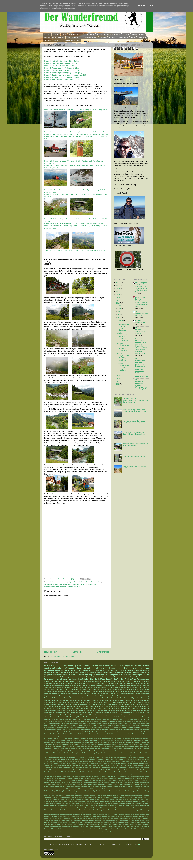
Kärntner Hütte (76, 765)
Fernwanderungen (59, 742)
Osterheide (58, 706)
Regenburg (138, 784)
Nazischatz (91, 774)
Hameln (91, 750)
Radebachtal (68, 784)
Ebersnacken (87, 738)
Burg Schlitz (85, 731)
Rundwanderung (134, 793)
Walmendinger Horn (66, 715)
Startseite (47, 34)
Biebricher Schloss (49, 727)
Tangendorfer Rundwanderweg (84, 713)
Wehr (147, 715)
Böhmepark (120, 731)
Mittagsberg (59, 670)
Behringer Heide (120, 725)
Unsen (86, 810)
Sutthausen (54, 689)
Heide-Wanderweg (143, 698)
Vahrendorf (106, 810)
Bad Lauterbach (77, 725)
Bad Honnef (97, 677)
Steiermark (117, 710)
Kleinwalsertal (74, 672)
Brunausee (112, 729)
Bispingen (93, 694)
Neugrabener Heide (134, 774)
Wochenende (61, 829)
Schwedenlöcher (66, 801)
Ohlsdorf (139, 685)
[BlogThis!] (83, 579)
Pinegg (92, 706)
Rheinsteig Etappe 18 (109, 788)
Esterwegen (120, 740)
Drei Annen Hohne (58, 738)
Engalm (79, 740)
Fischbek (84, 742)
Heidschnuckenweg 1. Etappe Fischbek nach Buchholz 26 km (134, 455)
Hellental (122, 753)
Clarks (80, 734)
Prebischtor (67, 687)
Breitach (137, 694)
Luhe (119, 767)
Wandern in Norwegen (101, 816)
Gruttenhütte (47, 748)
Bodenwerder (124, 694)
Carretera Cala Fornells (51, 734)
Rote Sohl (81, 793)
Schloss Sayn (102, 708)
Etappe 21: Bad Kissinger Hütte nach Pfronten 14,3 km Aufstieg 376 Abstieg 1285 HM (76, 250)
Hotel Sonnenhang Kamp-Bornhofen (132, 700)
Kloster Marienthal (115, 763)
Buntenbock (145, 681)
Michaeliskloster (74, 772)
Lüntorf (104, 704)
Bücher (133, 37)
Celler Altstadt (65, 734)
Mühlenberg (142, 772)
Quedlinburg (75, 687)
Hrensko (146, 757)
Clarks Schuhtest (87, 734)
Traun (122, 807)
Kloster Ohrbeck (117, 702)
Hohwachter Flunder (72, 757)
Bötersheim (138, 731)
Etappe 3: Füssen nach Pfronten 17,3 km (59, 66)
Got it (150, 6)
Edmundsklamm (111, 696)
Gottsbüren (89, 746)
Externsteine (140, 696)
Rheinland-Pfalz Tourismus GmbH (104, 687)
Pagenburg (71, 780)
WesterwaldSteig (120, 672)
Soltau (82, 710)
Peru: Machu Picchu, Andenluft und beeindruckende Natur (141, 303)
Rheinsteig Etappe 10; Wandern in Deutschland (136, 786)
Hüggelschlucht (118, 759)
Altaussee (88, 677)
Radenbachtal (76, 784)
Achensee (140, 719)
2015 (118, 294)
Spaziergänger (67, 803)
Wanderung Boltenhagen (91, 818)
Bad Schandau (96, 725)
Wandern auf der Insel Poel (51, 816)
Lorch (89, 704)
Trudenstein (54, 810)
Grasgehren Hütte (98, 746)
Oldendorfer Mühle (81, 778)
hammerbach (140, 829)
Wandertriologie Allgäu (105, 672)
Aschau (115, 723)
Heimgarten (106, 753)
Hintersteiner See (71, 700)
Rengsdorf (83, 687)
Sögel (90, 805)
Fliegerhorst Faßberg (108, 742)
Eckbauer (66, 675)
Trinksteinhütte (145, 807)
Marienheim (97, 769)
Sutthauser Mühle (56, 713)
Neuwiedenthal (48, 776)
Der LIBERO (139, 321)
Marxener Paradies (131, 769)
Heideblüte (56, 753)
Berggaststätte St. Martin (132, 725)
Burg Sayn (69, 731)
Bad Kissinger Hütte (83, 694)
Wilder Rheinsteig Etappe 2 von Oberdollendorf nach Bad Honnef (134, 410)
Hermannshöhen (144, 753)
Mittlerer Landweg (112, 704)
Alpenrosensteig (144, 721)
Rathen (97, 706)
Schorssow (136, 799)
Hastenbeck (135, 750)
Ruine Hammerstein (123, 793)
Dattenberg (56, 736)
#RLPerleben (54, 719)
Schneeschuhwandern (135, 687)
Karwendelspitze (120, 761)
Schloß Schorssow (106, 797)
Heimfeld (79, 685)
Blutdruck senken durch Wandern (117, 727)
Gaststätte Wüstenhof (103, 744)
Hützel (147, 759)
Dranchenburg (48, 738)
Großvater (124, 746)
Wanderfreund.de (132, 812)
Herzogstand (54, 700)
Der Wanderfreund (59, 683)
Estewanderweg (128, 740)
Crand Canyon (123, 734)
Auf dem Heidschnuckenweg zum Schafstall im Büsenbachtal (134, 422)
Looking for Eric (140, 322)
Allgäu (79, 666)
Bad (50, 725)
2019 (118, 375)
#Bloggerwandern (113, 691)
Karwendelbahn (111, 761)
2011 (118, 282)
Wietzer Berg (145, 824)
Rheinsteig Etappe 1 (117, 786)
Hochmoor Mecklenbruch (96, 755)
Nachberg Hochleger (65, 774)
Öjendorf (126, 831)
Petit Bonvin (122, 780)
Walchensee (47, 812)
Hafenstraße (73, 748)
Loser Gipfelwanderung (81, 767)
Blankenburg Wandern (73, 727)
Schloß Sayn (96, 797)
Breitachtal (98, 729)
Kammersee (96, 761)
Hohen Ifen (135, 755)
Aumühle (139, 723)
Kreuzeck (135, 763)
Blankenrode (82, 727)
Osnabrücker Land (111, 778)
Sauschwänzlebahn (137, 795)
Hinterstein (75, 584)
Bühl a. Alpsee (103, 668)
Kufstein (46, 704)
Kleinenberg (99, 685)
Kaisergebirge (78, 761)
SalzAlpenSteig (102, 795)
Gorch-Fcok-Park (67, 746)
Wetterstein (128, 824)
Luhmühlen (124, 767)
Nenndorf (97, 774)
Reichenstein (52, 786)
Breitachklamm (91, 729)
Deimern (67, 736)
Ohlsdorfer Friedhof (57, 778)
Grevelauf (106, 746)
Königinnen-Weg (55, 704)
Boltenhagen (52, 729)
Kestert (93, 685)
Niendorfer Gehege (79, 776)
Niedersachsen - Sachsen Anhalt (54, 37)
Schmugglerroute (110, 799)
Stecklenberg (114, 803)
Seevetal (63, 710)
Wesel (142, 822)
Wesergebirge (62, 691)
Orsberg (103, 778)
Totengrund (108, 807)
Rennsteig (77, 786)
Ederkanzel (102, 738)
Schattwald (75, 708)
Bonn (123, 681)
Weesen (55, 691)
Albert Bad (63, 721)
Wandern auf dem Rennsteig (122, 814)
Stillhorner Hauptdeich (50, 805)
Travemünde (136, 807)
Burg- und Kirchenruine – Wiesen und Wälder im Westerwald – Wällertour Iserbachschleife (141, 348)
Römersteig (67, 795)
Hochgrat (80, 700)
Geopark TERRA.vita (134, 744)
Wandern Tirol (71, 814)
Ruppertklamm (59, 795)
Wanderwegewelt (141, 283)
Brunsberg (124, 729)
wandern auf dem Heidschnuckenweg (73, 831)
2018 (118, 303)
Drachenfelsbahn (100, 696)
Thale (69, 689)
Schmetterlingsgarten (94, 799)
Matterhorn (52, 772)
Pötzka (147, 782)
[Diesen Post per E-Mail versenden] (81, 579)
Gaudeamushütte (66, 698)
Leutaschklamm (82, 704)
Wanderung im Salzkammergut (97, 820)
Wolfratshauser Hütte (72, 829)
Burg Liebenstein (54, 731)
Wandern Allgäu (48, 814)
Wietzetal (46, 826)
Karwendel (103, 761)
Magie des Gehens (78, 769)
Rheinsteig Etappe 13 (62, 788)
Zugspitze (114, 829)
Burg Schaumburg (77, 731)
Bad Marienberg (86, 725)
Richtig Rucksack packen (91, 791)
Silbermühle (123, 801)
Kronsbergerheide (144, 763)
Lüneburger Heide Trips (74, 37)
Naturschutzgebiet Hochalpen (79, 774)
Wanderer (116, 812)
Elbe (91, 683)
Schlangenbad (83, 708)
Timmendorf (73, 807)
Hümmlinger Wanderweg (130, 759)
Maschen (139, 769)
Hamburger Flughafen (116, 748)
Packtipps (64, 780)
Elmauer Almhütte (60, 740)
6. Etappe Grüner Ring (119, 719)
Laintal (89, 765)
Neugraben (126, 774)
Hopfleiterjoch (91, 757)
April (119, 308)
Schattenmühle (123, 687)
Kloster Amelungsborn (93, 763)
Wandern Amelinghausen (60, 814)
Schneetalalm (128, 799)
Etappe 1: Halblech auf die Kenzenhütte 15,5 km (61, 61)
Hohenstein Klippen (143, 755)
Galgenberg (75, 744)
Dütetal (67, 683)
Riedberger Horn (113, 791)
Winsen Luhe (79, 691)
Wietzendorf (70, 691)
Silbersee (129, 801)
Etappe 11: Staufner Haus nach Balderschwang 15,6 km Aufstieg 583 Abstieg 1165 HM (75, 132)
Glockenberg (47, 746)
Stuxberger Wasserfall (68, 805)
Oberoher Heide (129, 704)
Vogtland (94, 689)
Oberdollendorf (95, 679)
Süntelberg (115, 805)
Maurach (57, 772)
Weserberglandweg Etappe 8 (95, 824)
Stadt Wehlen (100, 803)
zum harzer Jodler (119, 831)
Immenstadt (144, 668)
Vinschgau (118, 810)
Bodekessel (141, 727)
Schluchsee (115, 797)
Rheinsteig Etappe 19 (121, 788)
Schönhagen (52, 710)
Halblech (119, 668)
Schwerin (82, 801)
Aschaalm (110, 723)
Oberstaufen (136, 666)
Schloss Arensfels (77, 797)
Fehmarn (146, 740)
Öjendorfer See (133, 831)
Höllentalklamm (101, 759)
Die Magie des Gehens (118, 736)
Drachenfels (91, 696)
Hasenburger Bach (125, 750)
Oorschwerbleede (91, 778)
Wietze (139, 824)
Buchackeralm (144, 694)
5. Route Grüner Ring (106, 719)
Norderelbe (96, 776)
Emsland (74, 740)
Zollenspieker (127, 717)
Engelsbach (85, 740)
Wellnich (127, 822)
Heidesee (47, 700)
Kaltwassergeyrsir (88, 761)
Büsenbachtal (48, 683)
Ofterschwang (48, 778)
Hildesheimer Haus (71, 755)
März (120, 305)
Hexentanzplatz (62, 755)
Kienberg (146, 761)
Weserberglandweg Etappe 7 (79, 824)
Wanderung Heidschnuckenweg (135, 689)
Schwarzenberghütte (51, 587)
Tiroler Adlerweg (138, 679)
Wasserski (53, 822)
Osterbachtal (120, 778)
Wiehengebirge (60, 717)
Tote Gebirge (100, 807)
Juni (119, 314)
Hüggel (146, 700)
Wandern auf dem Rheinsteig (96, 670)
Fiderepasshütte (68, 742)
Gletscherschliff (144, 744)
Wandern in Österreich (88, 672)
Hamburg (74, 675)
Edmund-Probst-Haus (63, 584)
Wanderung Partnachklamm (134, 818)
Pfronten (145, 666)
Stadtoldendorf (109, 710)
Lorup (72, 767)
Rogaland (134, 791)
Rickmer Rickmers (104, 791)
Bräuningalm (130, 729)
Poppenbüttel (87, 782)
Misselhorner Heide (93, 772)
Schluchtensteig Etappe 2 (126, 797)
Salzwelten (109, 795)
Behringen (113, 725)
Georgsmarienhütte (113, 683)
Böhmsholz (127, 731)
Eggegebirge (109, 738)
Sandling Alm (116, 795)
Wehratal (82, 822)
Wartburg (137, 820)
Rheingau (109, 786)
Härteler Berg (56, 759)
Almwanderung (77, 721)
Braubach (131, 694)
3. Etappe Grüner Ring (78, 719)
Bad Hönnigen (107, 677)
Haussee (141, 750)
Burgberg (93, 668)
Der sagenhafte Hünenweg (98, 736)
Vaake (135, 713)
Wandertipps (57, 40)
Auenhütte (126, 723)
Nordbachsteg (89, 776)
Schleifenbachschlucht (65, 797)
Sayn (116, 687)
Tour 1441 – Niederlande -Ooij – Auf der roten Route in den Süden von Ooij (141, 288)
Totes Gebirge (116, 807)
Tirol (76, 670)
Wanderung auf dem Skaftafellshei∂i (78, 820)
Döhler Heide (79, 738)
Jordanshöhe (62, 761)
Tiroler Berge (80, 807)
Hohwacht (63, 757)
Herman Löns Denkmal (132, 753)
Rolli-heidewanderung (143, 791)
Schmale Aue (111, 708)
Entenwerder (92, 740)
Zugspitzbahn (107, 829)
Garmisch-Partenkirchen (92, 666)
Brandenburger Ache (76, 729)
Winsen (115, 826)
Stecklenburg (122, 803)
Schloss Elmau (93, 708)
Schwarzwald (58, 801)
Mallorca (91, 769)
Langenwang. (95, 765)
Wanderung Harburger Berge (106, 818)
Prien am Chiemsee (139, 782)
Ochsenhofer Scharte (143, 776)
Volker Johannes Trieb (51, 715)
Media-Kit (56, 34)
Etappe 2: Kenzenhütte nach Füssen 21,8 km (60, 63)
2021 (118, 381)
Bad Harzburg (55, 725)
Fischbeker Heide (92, 742)
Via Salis (146, 713)
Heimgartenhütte (114, 753)
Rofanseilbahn (127, 791)
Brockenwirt (105, 729)
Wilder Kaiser (70, 826)
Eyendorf (140, 740)
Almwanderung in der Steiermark (90, 721)
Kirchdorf (95, 702)
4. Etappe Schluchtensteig (92, 719)
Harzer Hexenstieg (137, 677)
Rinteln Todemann (106, 706)
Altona (63, 723)
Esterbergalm (131, 696)
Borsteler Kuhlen (65, 729)
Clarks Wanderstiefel (113, 734)
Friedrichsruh (56, 744)
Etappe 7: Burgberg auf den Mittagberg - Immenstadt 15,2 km (66, 75)
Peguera (104, 780)
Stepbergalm (138, 710)
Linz (117, 685)
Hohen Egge (128, 755)
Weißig (110, 822)
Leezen (117, 765)
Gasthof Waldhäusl (91, 744)
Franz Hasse (129, 742)
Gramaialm (97, 698)
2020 (118, 378)
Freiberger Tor (137, 742)
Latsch (102, 765)
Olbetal (65, 778)
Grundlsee (146, 746)
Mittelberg (133, 685)
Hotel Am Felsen (100, 757)
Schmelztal (85, 799)
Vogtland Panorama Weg (128, 810)
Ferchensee (102, 683)
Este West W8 (106, 740)
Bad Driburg (103, 681)
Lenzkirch (129, 765)
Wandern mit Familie (140, 298)
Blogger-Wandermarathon (53, 675)
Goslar (84, 698)
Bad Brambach (62, 694)
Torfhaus (93, 807)
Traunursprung (128, 807)
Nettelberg (103, 774)
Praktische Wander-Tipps (72, 40)
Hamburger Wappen (130, 698)
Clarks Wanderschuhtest (100, 734)
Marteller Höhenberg (111, 769)
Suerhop (86, 805)
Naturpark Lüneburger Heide (139, 371)
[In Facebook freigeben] (87, 579)
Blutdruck (88, 727)
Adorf (52, 721)
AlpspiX (46, 723)
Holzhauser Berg (82, 757)
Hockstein (122, 755)
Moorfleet (107, 772)
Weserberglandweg (90, 37)
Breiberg (84, 729)
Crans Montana (132, 734)
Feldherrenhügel (48, 742)
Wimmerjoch (97, 826)
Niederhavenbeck (57, 776)
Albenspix (57, 721)
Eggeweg (116, 738)
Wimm (91, 826)
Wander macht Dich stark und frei (93, 812)
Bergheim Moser (144, 725)
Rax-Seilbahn (126, 784)
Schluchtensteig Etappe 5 (51, 799)
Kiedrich (89, 702)
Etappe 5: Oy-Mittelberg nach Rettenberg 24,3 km (62, 70)
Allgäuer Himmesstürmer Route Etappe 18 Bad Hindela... (123, 336)
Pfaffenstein (129, 780)
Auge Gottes (133, 723)
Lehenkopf (123, 765)
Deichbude (62, 736)
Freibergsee (145, 742)
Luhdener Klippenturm (111, 767)
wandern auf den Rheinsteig (140, 717)
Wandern (63, 587)
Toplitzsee (88, 807)
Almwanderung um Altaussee (108, 721)
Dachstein (146, 734)
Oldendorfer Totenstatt (142, 704)
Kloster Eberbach (104, 763)
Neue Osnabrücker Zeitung (114, 774)
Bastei (108, 725)
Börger (132, 731)
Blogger (139, 844)
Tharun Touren (141, 312)
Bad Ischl (62, 725)
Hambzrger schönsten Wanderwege (78, 750)
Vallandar (111, 810)
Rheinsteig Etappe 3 (51, 791)
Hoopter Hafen (103, 700)
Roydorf (99, 793)
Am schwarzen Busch (76, 723)
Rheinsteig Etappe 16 (85, 788)
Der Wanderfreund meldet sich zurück (80, 736)
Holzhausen (95, 700)
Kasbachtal (134, 761)
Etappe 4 (135, 740)
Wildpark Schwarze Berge (81, 826)
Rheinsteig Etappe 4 (62, 791)
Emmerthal (69, 740)
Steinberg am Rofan (127, 710)
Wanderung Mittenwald (120, 818)
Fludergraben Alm (120, 742)
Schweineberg (76, 801)
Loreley (68, 767)
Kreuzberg (129, 763)
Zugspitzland (87, 691)
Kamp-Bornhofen (81, 702)
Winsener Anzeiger (92, 717)
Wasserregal (48, 691)
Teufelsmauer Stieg (63, 807)
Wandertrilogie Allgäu (117, 689)
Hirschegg (86, 755)
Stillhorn (147, 803)
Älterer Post (103, 652)
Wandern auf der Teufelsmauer (68, 816)
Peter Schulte (77, 706)
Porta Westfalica (95, 782)
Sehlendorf (103, 801)
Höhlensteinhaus (75, 759)
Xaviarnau (123, 844)
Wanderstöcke (60, 818)
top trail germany (141, 376)
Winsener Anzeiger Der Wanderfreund (110, 717)
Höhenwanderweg (66, 759)
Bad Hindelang (96, 582)
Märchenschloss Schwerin (131, 772)
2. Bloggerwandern (125, 691)
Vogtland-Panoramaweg (142, 810)
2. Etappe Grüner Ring (65, 719)
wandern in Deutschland (90, 831)
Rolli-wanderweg (48, 793)
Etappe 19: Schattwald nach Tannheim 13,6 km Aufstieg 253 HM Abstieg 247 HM (73, 223)
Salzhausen (58, 708)
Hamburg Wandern (94, 748)
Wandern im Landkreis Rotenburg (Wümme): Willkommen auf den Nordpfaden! (141, 384)
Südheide (94, 805)
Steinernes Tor (140, 803)
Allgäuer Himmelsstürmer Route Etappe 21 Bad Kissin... (123, 367)
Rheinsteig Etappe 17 (97, 788)
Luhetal (98, 704)
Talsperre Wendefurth (131, 805)
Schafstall (146, 795)
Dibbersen (109, 736)
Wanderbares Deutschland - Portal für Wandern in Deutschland (140, 362)
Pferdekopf (47, 782)
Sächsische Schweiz (68, 713)
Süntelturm (121, 805)
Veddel (89, 689)
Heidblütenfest (48, 753)
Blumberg (113, 694)
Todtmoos (75, 689)
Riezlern (121, 791)
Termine (139, 805)
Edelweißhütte (95, 738)
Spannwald (57, 803)
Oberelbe (119, 776)
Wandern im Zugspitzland (54, 668)
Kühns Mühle (72, 704)
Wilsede (59, 677)
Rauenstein (116, 784)
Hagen (79, 748)
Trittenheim (47, 810)
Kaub (89, 685)
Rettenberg (69, 670)
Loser (94, 704)
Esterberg (113, 740)
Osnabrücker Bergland (51, 687)
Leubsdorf (140, 765)
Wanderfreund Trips (75, 34)
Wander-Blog (84, 715)
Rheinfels (103, 786)
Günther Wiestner (65, 748)
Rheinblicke (98, 786)
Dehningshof (55, 696)
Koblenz (106, 685)
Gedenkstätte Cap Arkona (116, 744)
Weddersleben (75, 822)
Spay (61, 803)
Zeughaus (90, 829)
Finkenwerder (77, 742)
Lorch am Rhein (61, 767)
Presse (64, 34)
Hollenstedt (87, 700)
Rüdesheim (79, 795)
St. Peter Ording (100, 710)
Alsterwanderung (56, 723)
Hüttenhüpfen (141, 759)
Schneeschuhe (120, 799)
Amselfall (99, 723)
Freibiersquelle (48, 744)
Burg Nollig (63, 731)
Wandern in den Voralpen (126, 816)
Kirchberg (55, 763)
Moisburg (101, 772)
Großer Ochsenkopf (115, 746)
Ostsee (126, 778)
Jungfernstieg (70, 761)
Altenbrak (84, 681)
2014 (118, 291)
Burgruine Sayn (103, 731)
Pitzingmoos (65, 782)
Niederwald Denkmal (68, 776)
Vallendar (140, 713)
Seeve (58, 710)
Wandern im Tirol (103, 689)
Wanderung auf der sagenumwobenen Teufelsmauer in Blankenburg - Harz (135, 400)
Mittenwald (123, 675)
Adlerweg (137, 670)
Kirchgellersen (62, 763)
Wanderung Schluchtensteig (108, 715)
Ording (99, 778)
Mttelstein (121, 772)
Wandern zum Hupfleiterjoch (141, 816)
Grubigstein (139, 746)
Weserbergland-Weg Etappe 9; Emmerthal (59, 824)
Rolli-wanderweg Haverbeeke (62, 793)
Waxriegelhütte (67, 822)
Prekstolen (130, 782)
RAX (63, 784)
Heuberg (54, 755)
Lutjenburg (131, 767)
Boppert (59, 729)
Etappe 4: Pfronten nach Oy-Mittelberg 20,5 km (61, 68)
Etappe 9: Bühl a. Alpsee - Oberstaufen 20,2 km (61, 80)
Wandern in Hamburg (52, 672)
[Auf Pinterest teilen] (89, 579)
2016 (118, 297)
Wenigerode (133, 822)
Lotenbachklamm (100, 767)
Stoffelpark (145, 710)
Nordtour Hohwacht (111, 776)
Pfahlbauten (136, 780)
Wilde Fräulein (54, 826)
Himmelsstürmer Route (101, 675)
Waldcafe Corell (55, 812)
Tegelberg (128, 679)
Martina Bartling (122, 769)
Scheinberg (55, 797)
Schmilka (102, 799)
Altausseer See (144, 691)
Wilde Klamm (62, 826)
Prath (101, 782)
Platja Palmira (72, 782)
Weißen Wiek (104, 822)
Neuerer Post (50, 652)
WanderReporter (108, 812)
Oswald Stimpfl (132, 778)
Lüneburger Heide (124, 685)
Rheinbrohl (90, 687)
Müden (121, 704)
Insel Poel (55, 761)
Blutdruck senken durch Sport (100, 727)
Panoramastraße (79, 780)
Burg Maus (47, 696)
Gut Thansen (124, 683)
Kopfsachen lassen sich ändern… (141, 314)
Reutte (92, 786)
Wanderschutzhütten (50, 818)
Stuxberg (59, 805)
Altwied (67, 723)
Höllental (84, 685)
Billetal (59, 727)
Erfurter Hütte (120, 696)
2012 (118, 285)
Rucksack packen (126, 706)
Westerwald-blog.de (140, 329)
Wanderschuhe (94, 715)
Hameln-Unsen (98, 750)
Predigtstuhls (107, 782)
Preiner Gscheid (122, 782)
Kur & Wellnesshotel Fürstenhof (62, 765)
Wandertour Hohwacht (77, 818)
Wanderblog (108, 666)
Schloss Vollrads (87, 797)
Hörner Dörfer (110, 759)
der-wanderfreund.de (130, 829)
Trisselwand (82, 689)
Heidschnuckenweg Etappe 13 (93, 753)
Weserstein (107, 824)
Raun (120, 784)
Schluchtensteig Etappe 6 (66, 799)
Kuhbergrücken (48, 765)
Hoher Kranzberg (49, 757)
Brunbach (117, 729)
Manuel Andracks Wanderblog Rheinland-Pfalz (141, 340)
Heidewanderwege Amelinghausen (65, 685)
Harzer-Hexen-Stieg (85, 675)
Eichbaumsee (138, 738)
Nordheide (102, 776)
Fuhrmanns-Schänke (66, 744)
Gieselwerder (77, 698)
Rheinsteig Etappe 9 (73, 791)
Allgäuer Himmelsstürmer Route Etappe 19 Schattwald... (123, 346)
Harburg (137, 683)
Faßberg (96, 683)
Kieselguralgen (48, 763)
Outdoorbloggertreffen (143, 778)
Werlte (138, 822)
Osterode (61, 687)
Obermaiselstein (132, 776)
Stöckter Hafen (79, 805)
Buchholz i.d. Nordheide (133, 681)
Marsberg (103, 769)
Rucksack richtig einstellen (109, 793)
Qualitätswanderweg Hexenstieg (53, 784)
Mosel (111, 772)
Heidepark (62, 753)
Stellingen (47, 689)
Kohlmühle (123, 763)
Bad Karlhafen (69, 725)
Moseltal (116, 772)
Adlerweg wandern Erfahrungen (73, 677)
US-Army (81, 810)
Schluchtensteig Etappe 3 (141, 797)
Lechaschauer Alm (109, 765)
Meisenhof (67, 772)
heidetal (147, 829)
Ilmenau (61, 702)
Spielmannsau (75, 803)
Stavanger (107, 803)
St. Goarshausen (89, 710)
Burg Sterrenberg (94, 731)
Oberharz (124, 776)
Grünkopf (120, 698)
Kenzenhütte (49, 670)
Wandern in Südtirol (113, 816)
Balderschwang (117, 677)
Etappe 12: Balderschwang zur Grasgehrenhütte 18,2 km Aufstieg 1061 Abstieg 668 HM (76, 134)
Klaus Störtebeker (72, 763)
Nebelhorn (83, 584)
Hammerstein (107, 750)
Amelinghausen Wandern (89, 723)
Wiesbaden (134, 824)
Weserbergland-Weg (115, 670)
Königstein (64, 704)
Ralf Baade (83, 784)
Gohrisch (54, 746)
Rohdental (116, 706)
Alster (50, 723)
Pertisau (109, 780)
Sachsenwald (93, 795)
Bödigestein (111, 731)
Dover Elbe (146, 736)
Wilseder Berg (81, 717)
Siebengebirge (110, 801)
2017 (118, 300)
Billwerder (63, 727)
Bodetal (118, 681)
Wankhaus (131, 820)
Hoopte (58, 679)
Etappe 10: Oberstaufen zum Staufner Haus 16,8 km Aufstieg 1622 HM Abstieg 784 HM (76, 110)
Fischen (100, 742)
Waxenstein (59, 822)
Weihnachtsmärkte (50, 717)
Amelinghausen (49, 694)
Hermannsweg (48, 755)
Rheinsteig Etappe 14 (74, 788)
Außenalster (145, 723)
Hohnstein (57, 757)
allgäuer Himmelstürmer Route (79, 582)
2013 (118, 288)
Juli (119, 317)
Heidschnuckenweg (131, 668)
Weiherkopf (97, 822)
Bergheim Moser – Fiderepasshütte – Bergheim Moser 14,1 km (135, 444)
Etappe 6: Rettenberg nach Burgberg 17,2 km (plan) (63, 73)
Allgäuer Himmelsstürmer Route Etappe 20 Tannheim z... (123, 356)
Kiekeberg (140, 761)
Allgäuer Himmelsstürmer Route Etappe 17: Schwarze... (123, 326)
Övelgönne (144, 831)
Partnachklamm (67, 706)
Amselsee (104, 723)
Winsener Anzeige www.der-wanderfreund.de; (130, 826)
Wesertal (112, 824)
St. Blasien (145, 687)
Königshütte (114, 675)
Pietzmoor (86, 706)
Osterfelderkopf (48, 706)
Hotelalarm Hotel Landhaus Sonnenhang (132, 757)
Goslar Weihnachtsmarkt (79, 746)
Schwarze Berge (144, 799)
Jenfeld (67, 702)
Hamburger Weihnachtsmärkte (58, 750)
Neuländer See (145, 774)
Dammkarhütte (48, 736)
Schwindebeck (133, 708)
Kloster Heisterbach (105, 702)
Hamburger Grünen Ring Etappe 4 (132, 748)
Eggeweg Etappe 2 (124, 738)
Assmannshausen (93, 681)
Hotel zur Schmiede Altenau (113, 757)
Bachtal (46, 725)
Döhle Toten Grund (69, 738)
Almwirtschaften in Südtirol (132, 721)
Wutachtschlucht (82, 829)
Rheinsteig (103, 37)
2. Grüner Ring (128, 670)
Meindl (62, 772)
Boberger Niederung (132, 727)
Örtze (139, 831)
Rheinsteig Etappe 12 (50, 788)
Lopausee (53, 767)
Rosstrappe (74, 793)
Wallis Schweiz (65, 812)
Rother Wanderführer (90, 793)
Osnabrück (145, 685)
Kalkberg (72, 702)
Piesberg (58, 782)
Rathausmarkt (101, 784)
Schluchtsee (77, 799)
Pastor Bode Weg (107, 679)
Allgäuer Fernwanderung (58, 582)
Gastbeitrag (82, 744)
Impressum (47, 40)
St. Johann (94, 803)
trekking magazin (48, 831)
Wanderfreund (123, 812)
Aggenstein (135, 691)
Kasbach (128, 761)
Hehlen (147, 750)
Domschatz (139, 736)
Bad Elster (64, 672)
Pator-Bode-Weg (96, 780)
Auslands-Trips (123, 37)
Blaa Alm (99, 694)
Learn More (140, 6)
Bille (56, 727)
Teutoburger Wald (114, 713)
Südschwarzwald (102, 805)
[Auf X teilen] (85, 579)
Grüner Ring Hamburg (109, 698)
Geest (126, 744)
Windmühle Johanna (106, 826)
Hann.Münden (115, 750)
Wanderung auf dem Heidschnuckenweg (131, 715)
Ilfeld (51, 761)
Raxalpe (132, 784)
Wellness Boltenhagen (118, 822)
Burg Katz (47, 731)
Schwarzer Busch (49, 801)
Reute (88, 786)
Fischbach (57, 698)
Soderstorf (76, 710)
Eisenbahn (146, 738)
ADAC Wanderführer (131, 719)
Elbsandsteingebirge (49, 740)
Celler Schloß (74, 734)
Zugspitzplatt (120, 829)
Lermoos (134, 765)
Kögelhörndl (84, 765)
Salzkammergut (67, 708)
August (120, 320)
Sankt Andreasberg (126, 795)
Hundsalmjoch (48, 759)
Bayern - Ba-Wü (89, 34)
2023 (118, 384)
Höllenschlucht (92, 759)
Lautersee (112, 685)
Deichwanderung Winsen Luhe (68, 696)
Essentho (99, 740)
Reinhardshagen (60, 786)
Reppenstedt (83, 786)
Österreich (47, 719)
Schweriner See (89, 801)
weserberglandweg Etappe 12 (105, 831)
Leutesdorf (47, 767)
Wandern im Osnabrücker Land (86, 816)
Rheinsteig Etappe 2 (133, 788)
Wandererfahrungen (135, 675)
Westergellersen (119, 824)
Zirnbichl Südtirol (98, 829)
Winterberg (54, 829)
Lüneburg (136, 767)
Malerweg (112, 37)
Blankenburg (112, 681)
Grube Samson (131, 746)
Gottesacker (90, 698)
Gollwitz (59, 746)
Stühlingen (47, 713)
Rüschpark (86, 795)
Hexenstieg (62, 700)
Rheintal (82, 791)
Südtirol (110, 805)
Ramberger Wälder (91, 784)
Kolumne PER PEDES (129, 702)
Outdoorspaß (57, 780)
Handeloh (131, 683)
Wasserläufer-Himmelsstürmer (77, 668)
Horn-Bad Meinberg (115, 700)
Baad (56, 694)
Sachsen (126, 34)
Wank (147, 689)
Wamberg (77, 715)
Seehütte (97, 801)
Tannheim (98, 713)
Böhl (116, 731)
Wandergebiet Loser (143, 812)
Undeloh (130, 713)
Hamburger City (105, 748)
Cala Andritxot (145, 731)
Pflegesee (53, 782)
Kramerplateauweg (143, 702)
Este (125, 696)
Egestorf (86, 683)
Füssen (112, 668)
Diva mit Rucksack (130, 736)
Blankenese (105, 694)
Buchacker (146, 729)
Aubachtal (120, 723)
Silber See (117, 801)
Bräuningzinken (138, 729)
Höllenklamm (84, 759)
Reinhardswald (70, 786)
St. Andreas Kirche (85, 803)
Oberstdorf (92, 584)
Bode (117, 694)
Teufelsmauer (63, 689)
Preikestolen (114, 782)
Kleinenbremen (82, 763)
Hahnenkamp (85, 748)
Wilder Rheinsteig (71, 717)
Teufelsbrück (105, 713)
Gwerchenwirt (55, 748)
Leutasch (146, 765)
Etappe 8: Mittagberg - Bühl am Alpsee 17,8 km (61, 77)
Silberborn (70, 710)
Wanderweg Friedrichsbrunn (114, 820)
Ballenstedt (103, 725)
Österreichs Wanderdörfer (100, 691)
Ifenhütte (46, 761)
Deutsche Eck (83, 696)
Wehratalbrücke (89, 822)
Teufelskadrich (54, 807)
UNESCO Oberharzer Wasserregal (68, 810)
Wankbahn (125, 820)
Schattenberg (47, 797)
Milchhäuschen (84, 772)
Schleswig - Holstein (138, 34)
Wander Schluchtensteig (76, 812)
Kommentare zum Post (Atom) (63, 656)
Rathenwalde (108, 784)
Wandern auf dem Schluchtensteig (139, 814)
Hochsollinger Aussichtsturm (111, 755)
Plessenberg (79, 782)
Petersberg (115, 780)
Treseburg (124, 713)
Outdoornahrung (48, 780)
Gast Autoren (142, 37)
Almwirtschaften (120, 721)
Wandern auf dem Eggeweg (64, 681)
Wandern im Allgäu (73, 587)
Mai (119, 311)
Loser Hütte (91, 767)
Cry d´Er (140, 734)
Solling (51, 803)
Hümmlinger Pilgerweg (51, 702)
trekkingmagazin (58, 831)
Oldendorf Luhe (71, 778)
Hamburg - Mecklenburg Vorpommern (108, 34)
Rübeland (73, 795)
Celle (59, 734)
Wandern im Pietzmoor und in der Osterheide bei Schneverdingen (134, 433)
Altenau (78, 681)
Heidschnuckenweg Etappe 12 (75, 753)
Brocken (127, 677)
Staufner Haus (119, 679)
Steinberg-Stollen (130, 803)
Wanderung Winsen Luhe (61, 820)
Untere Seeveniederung (95, 810)
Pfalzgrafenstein (144, 780)
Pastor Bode (87, 780)
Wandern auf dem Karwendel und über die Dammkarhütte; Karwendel (94, 814)
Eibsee (132, 738)
